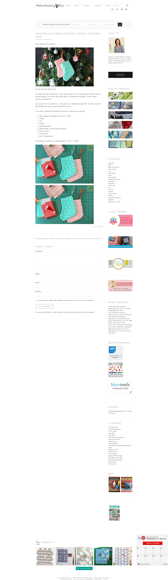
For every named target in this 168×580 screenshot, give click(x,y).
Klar (75, 579)
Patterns (110, 191)
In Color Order (112, 431)
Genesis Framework (86, 579)
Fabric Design (112, 177)
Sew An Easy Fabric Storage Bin (122, 327)
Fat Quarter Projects (114, 179)
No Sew (110, 189)
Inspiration (111, 183)
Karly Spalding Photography (116, 437)
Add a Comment (98, 226)
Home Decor (112, 181)
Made (110, 447)
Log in (105, 579)
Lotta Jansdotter (113, 443)
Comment (39, 251)
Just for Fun (111, 185)
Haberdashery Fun (50, 7)
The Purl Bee (112, 462)
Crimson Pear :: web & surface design (96, 577)
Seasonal (40, 39)
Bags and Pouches (113, 167)
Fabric (110, 175)
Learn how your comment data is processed (78, 312)
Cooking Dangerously (114, 429)
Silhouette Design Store (115, 460)
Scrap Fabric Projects (114, 197)
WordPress (98, 579)
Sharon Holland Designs (115, 455)
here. (57, 104)
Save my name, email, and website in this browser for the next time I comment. (66, 300)
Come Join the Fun (117, 63)
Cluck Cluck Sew (113, 427)
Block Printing (112, 169)
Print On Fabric (112, 193)
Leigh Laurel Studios (114, 439)
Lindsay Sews (112, 441)
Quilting (110, 195)
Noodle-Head (112, 451)
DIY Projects (111, 173)
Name (38, 274)
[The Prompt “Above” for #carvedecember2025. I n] (122, 556)
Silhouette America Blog (115, 458)
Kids (109, 187)
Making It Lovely (113, 449)
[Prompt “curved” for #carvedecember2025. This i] (45, 556)
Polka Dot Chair (112, 453)
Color (109, 171)
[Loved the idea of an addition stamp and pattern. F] (84, 556)
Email (37, 282)
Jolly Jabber (111, 435)
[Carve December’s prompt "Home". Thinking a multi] (103, 556)
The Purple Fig (112, 464)
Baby (109, 165)
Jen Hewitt (111, 433)
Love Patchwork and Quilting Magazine (119, 445)
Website (38, 291)
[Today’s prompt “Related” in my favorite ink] (65, 556)
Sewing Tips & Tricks (114, 202)
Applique (110, 163)
